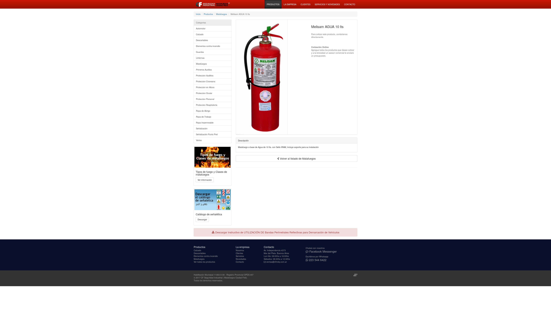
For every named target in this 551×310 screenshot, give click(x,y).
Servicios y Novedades (327, 4)
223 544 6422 (317, 260)
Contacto (349, 4)
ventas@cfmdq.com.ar (276, 261)
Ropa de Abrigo (203, 110)
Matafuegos (221, 14)
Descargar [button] (202, 219)
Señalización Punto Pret (207, 134)
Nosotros (240, 250)
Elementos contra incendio (208, 46)
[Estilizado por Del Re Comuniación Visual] (355, 274)
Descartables (202, 40)
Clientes (305, 4)
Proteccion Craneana (205, 81)
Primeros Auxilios (204, 69)
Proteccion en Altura (205, 87)
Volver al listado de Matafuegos (297, 158)
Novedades (241, 258)
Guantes (200, 52)
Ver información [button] (205, 179)
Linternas (200, 57)
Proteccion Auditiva (204, 75)
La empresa (290, 4)
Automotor (200, 28)
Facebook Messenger (323, 251)
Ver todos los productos (204, 261)
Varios (199, 140)
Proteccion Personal (205, 99)
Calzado (199, 34)
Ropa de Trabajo (203, 116)
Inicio (198, 14)
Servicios (240, 256)
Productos (273, 4)
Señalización (201, 128)
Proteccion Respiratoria (206, 104)
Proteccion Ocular (204, 93)
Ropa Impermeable (205, 122)
